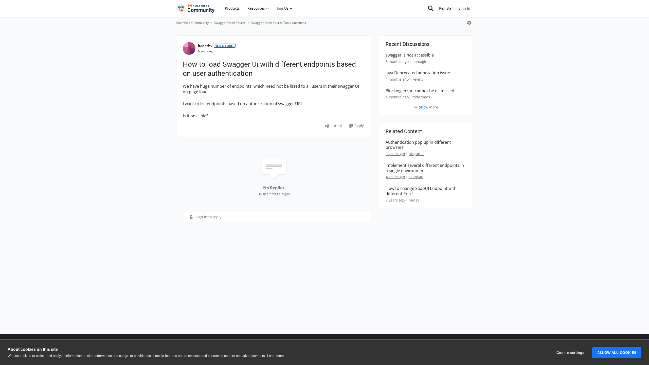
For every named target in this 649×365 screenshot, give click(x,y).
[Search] (431, 8)
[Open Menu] (469, 22)
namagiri (420, 61)
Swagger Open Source (230, 23)
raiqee (414, 200)
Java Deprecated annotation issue (418, 73)
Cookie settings (570, 353)
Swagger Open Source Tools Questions (278, 23)
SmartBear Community (192, 23)
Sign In (464, 8)
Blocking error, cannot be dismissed (420, 91)
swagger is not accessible (410, 55)
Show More (428, 107)
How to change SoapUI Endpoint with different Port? (421, 191)
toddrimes (421, 97)
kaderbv (205, 45)
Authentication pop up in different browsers (418, 145)
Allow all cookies (616, 353)
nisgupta (416, 153)
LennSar (416, 176)
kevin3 (417, 79)
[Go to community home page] (195, 8)
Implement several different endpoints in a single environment (425, 168)
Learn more (275, 356)
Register (446, 8)
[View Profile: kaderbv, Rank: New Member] (189, 48)
